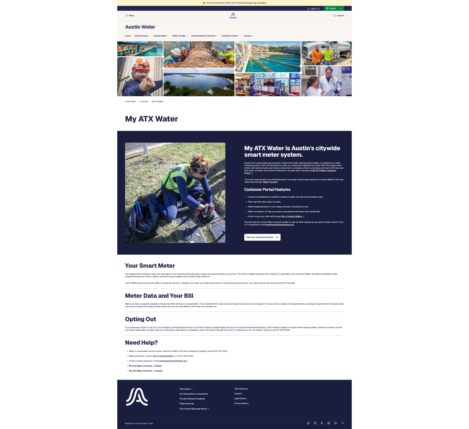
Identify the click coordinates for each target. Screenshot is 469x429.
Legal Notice (240, 399)
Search (340, 15)
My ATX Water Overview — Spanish (145, 370)
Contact (248, 36)
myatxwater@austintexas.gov (280, 224)
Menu (131, 15)
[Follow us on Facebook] (308, 423)
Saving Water (160, 36)
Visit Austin (185, 389)
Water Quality (179, 36)
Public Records (187, 404)
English (333, 8)
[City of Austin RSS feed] (342, 423)
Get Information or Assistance (194, 394)
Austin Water (130, 101)
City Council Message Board (193, 409)
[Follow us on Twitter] (321, 423)
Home (128, 36)
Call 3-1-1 (315, 9)
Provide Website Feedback (192, 399)
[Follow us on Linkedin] (328, 423)
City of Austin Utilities (291, 216)
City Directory (241, 389)
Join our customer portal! (259, 237)
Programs (144, 101)
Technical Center (229, 36)
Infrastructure (141, 36)
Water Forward (270, 182)
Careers (238, 394)
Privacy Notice (241, 403)
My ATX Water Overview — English (145, 366)
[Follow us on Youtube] (335, 423)
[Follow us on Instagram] (315, 423)
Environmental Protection (204, 36)
